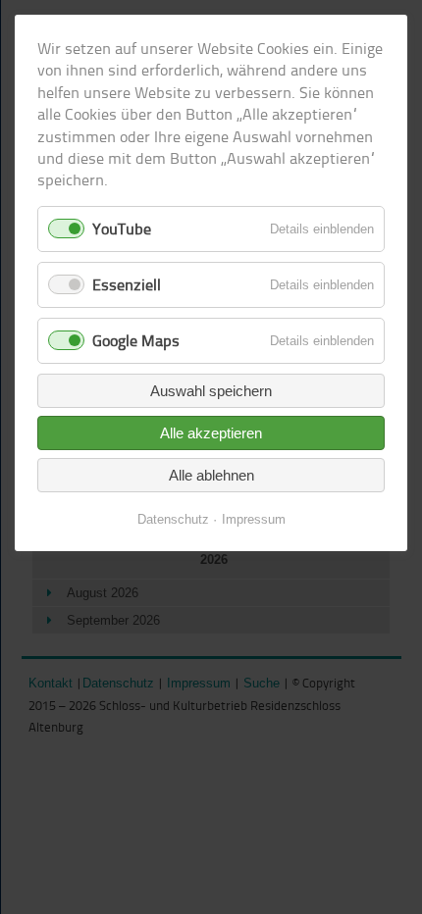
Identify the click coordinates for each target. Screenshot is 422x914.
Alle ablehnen (211, 475)
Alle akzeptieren (211, 433)
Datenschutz (173, 519)
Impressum (254, 519)
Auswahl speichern (211, 390)
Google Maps (136, 340)
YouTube (121, 228)
